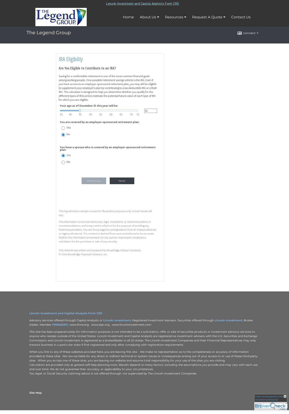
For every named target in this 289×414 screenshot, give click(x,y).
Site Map (35, 393)
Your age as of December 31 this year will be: (89, 105)
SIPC (65, 324)
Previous (94, 181)
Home (128, 17)
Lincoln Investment (117, 320)
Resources (174, 17)
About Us (148, 17)
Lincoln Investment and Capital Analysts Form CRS (142, 4)
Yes (69, 127)
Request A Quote (207, 17)
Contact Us (241, 17)
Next (122, 181)
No (68, 134)
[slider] (99, 110)
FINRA (56, 324)
